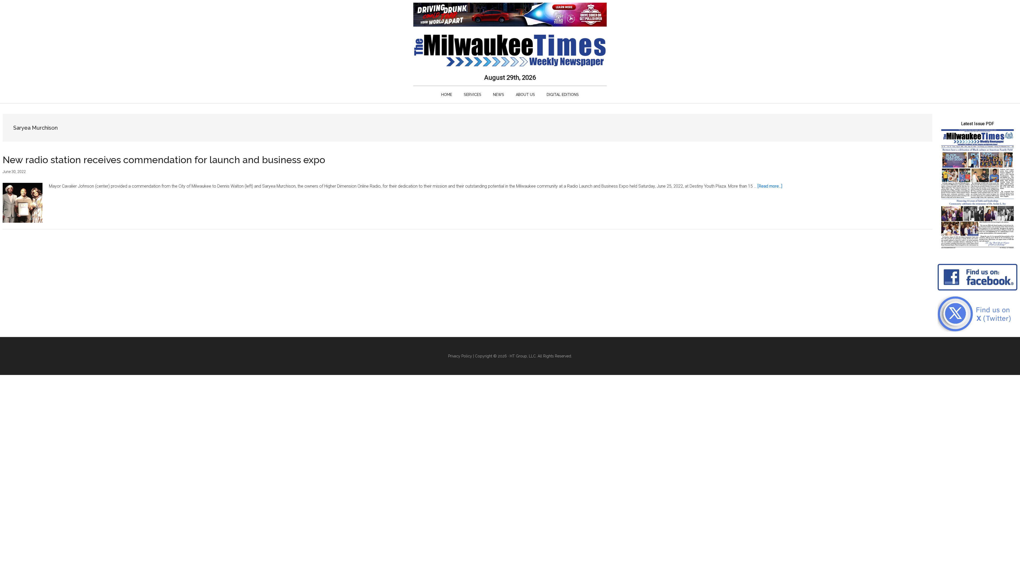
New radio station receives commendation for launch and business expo (164, 159)
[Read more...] (770, 186)
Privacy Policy (460, 356)
